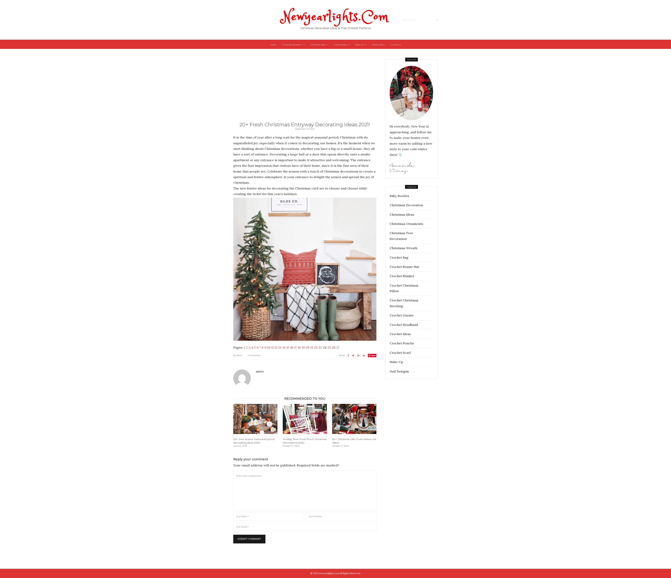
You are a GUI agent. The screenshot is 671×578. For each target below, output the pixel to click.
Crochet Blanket (402, 276)
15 (287, 347)
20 (307, 347)
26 (334, 347)
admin (238, 355)
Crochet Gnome (402, 315)
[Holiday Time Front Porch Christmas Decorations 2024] (305, 419)
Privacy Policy (378, 44)
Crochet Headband (404, 325)
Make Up (359, 44)
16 (291, 347)
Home (273, 44)
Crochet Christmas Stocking (404, 303)
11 (272, 347)
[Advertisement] (304, 91)
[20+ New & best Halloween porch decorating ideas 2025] (255, 419)
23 (320, 347)
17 (295, 347)
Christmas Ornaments (406, 224)
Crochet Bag (399, 257)
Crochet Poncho (402, 343)
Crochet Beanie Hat (404, 267)
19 (303, 347)
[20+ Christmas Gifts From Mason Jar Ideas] (354, 419)
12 (276, 347)
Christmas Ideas (318, 44)
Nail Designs (399, 371)
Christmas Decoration (292, 44)
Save (373, 355)
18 (299, 347)
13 (280, 347)
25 (329, 347)
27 (338, 347)
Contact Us (396, 44)
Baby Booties (399, 196)
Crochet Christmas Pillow (404, 288)
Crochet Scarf (400, 353)
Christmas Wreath (403, 248)
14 (284, 347)
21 (311, 347)
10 (268, 347)
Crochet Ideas (340, 44)
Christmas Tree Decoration (401, 236)
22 (316, 347)
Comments (254, 355)
